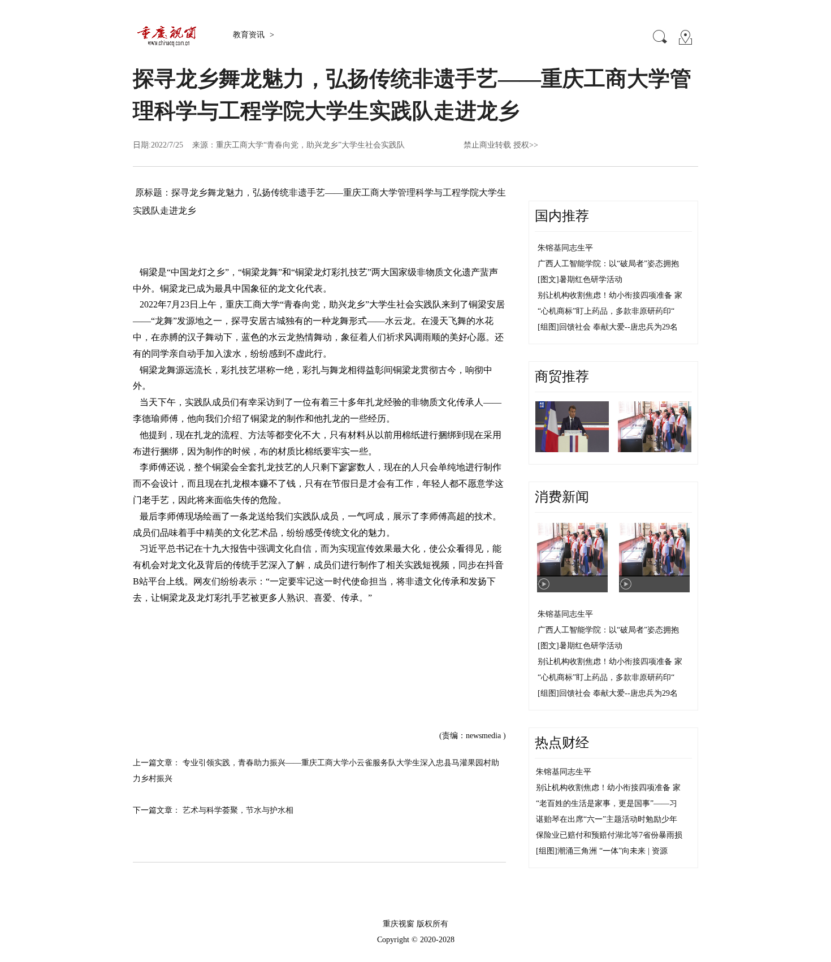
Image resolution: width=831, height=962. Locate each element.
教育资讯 (250, 35)
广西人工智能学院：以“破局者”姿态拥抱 (608, 263)
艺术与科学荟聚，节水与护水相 (238, 810)
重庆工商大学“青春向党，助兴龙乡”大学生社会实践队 (310, 145)
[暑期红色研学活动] (654, 426)
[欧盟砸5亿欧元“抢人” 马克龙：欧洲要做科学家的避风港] (572, 426)
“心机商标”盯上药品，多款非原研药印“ (606, 311)
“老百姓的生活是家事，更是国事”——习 (606, 803)
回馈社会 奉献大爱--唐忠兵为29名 (618, 327)
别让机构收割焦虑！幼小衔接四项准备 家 (610, 295)
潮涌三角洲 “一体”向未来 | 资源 (612, 851)
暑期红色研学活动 (590, 279)
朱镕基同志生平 (565, 248)
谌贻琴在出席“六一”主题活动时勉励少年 (606, 819)
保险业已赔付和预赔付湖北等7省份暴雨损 (609, 835)
